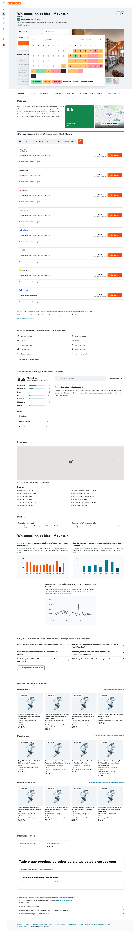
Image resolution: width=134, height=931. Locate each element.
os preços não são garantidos (63, 900)
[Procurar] (3, 14)
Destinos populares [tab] (46, 869)
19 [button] (43, 66)
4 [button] (38, 56)
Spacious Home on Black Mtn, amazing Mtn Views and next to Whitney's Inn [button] (29, 716)
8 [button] (58, 56)
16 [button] (63, 61)
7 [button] (53, 56)
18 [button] (38, 66)
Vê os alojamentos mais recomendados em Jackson (106, 782)
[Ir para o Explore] (3, 29)
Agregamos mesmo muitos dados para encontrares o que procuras (43, 910)
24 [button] (33, 71)
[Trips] (3, 39)
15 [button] (58, 61)
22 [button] (58, 66)
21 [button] (53, 66)
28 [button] (53, 71)
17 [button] (33, 66)
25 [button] (38, 71)
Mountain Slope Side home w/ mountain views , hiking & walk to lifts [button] (83, 716)
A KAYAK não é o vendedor (29, 906)
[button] (3, 3)
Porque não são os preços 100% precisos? (34, 914)
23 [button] (63, 66)
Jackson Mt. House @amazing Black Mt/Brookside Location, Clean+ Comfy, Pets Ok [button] (57, 716)
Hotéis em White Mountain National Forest (97, 924)
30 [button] (63, 71)
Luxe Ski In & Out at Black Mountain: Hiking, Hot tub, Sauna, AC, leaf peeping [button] (57, 809)
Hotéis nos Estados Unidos (57, 924)
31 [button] (33, 76)
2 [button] (63, 51)
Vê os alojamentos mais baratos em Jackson (109, 736)
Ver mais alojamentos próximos (113, 689)
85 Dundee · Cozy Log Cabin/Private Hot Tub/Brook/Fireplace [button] (84, 762)
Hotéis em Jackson (61, 882)
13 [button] (48, 61)
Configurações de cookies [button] (25, 318)
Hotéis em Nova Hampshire (75, 924)
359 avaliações (35, 19)
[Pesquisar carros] (3, 18)
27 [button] (48, 71)
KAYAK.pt (19, 924)
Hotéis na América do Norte (39, 924)
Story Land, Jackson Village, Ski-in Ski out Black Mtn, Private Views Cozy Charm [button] (110, 809)
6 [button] (48, 56)
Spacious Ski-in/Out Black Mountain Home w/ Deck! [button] (110, 715)
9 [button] (63, 56)
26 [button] (43, 71)
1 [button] (58, 51)
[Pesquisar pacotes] (3, 23)
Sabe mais (88, 311)
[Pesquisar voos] (3, 10)
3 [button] (33, 56)
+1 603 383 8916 (23, 25)
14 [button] (53, 61)
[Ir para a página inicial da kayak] (14, 3)
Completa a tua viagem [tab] (29, 869)
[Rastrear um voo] (3, 33)
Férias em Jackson (28, 882)
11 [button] (38, 61)
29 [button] (58, 71)
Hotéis (27, 924)
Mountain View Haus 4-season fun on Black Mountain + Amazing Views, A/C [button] (83, 809)
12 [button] (43, 61)
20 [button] (48, 66)
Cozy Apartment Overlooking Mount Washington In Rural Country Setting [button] (57, 762)
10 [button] (33, 61)
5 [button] (43, 56)
